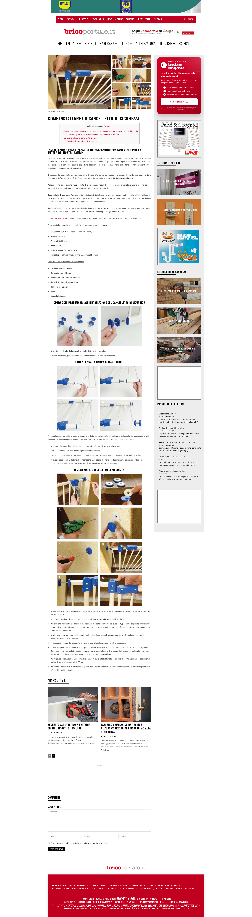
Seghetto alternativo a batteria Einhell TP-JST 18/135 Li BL (69, 726)
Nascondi (107, 126)
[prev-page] (49, 756)
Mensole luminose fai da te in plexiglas (179, 182)
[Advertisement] (99, 780)
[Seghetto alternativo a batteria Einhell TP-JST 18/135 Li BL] (73, 704)
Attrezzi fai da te (55, 733)
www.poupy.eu (60, 218)
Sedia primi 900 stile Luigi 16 (171, 428)
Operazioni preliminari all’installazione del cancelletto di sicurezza (93, 134)
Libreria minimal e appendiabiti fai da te (179, 212)
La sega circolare (179, 320)
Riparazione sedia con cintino (172, 471)
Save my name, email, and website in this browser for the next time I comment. (83, 843)
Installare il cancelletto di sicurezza (80, 141)
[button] (188, 19)
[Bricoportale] (89, 31)
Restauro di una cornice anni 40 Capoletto (177, 442)
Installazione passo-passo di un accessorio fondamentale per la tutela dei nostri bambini (99, 131)
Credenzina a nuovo (168, 413)
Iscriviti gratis (177, 101)
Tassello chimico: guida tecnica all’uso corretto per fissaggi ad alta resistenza (126, 728)
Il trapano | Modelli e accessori (179, 291)
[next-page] (53, 756)
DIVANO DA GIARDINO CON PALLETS (175, 456)
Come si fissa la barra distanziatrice (80, 138)
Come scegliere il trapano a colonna (179, 350)
